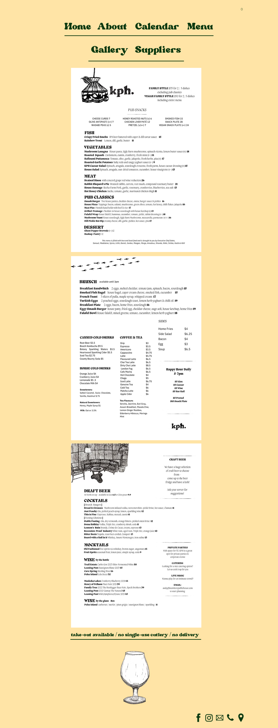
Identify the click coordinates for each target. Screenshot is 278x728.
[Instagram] (209, 717)
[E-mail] (219, 717)
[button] (241, 7)
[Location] (241, 717)
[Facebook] (198, 717)
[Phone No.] (230, 717)
